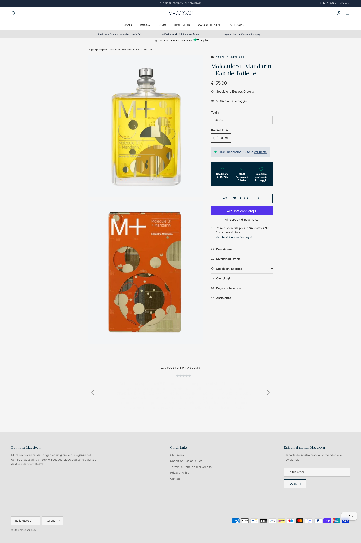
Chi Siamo (177, 455)
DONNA (145, 25)
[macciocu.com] (180, 13)
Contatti (175, 478)
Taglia (215, 112)
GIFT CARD (237, 25)
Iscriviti (295, 483)
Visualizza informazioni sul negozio (234, 237)
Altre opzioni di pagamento (241, 219)
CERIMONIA (125, 25)
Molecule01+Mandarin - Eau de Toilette (131, 49)
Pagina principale (97, 49)
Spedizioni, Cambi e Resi (186, 461)
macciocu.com (28, 530)
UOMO (162, 25)
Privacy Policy (179, 472)
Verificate (260, 152)
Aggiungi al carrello (241, 198)
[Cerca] (13, 13)
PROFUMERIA (182, 25)
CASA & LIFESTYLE (210, 25)
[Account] (338, 13)
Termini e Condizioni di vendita (191, 467)
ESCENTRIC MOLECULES (231, 57)
